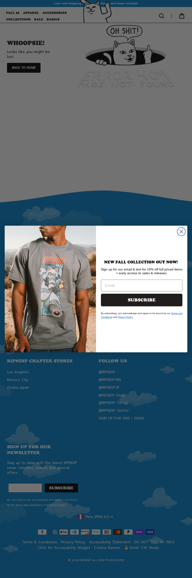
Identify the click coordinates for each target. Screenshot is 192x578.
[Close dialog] (181, 232)
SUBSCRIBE (141, 300)
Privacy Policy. (125, 317)
